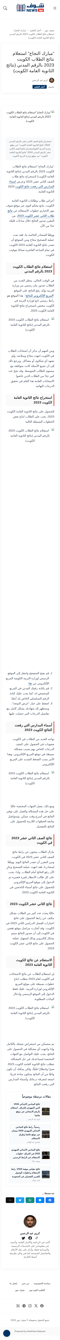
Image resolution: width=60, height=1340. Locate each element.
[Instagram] (30, 1305)
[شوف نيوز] (30, 8)
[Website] (37, 1238)
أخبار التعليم (35, 30)
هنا (30, 683)
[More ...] (10, 1200)
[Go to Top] (6, 1333)
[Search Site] (5, 8)
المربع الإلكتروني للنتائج (39, 295)
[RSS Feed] (18, 1305)
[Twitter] (20, 1200)
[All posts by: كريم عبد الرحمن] (30, 1221)
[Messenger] (40, 1200)
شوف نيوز (49, 30)
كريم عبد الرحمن (40, 80)
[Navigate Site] (55, 8)
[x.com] (36, 1305)
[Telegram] (24, 1305)
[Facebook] (50, 1200)
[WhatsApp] (30, 1200)
